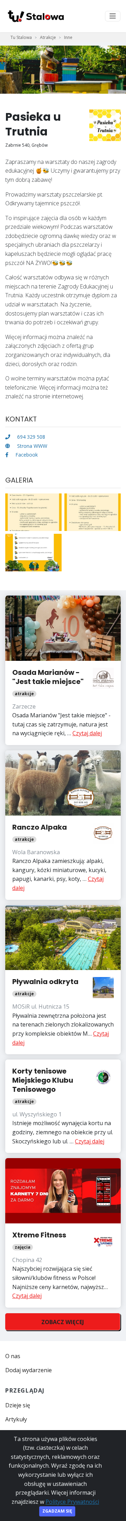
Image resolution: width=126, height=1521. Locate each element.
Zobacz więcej (62, 1322)
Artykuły (16, 1419)
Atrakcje (48, 37)
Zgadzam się (57, 1511)
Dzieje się (17, 1405)
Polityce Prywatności (72, 1502)
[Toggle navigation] (112, 16)
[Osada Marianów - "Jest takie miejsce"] (63, 670)
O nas (12, 1356)
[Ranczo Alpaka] (63, 825)
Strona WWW (31, 446)
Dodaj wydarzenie (28, 1370)
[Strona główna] (35, 16)
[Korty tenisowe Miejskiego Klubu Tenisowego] (63, 1106)
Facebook (26, 454)
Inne (68, 37)
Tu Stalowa (21, 37)
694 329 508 (30, 436)
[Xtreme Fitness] (63, 1233)
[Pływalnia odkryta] (63, 980)
